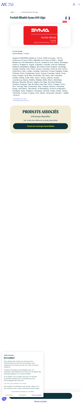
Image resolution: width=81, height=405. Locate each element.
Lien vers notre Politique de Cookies (15, 383)
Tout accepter (37, 395)
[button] (4, 398)
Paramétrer (22, 395)
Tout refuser (9, 395)
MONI (12, 12)
